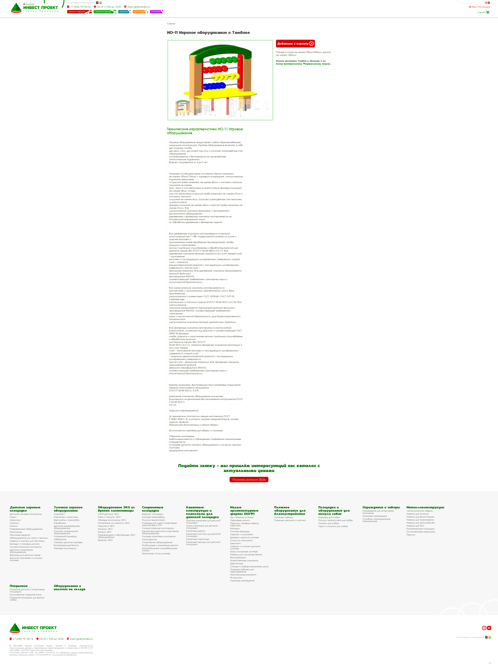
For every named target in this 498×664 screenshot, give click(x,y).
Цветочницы (236, 563)
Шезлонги (235, 543)
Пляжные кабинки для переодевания (242, 570)
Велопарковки (238, 557)
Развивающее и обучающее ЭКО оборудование (116, 536)
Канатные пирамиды (197, 539)
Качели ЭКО (104, 532)
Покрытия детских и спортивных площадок (27, 590)
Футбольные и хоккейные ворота (160, 545)
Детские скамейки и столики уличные (26, 559)
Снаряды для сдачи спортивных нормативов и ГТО (159, 524)
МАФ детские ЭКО (108, 514)
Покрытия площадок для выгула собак (27, 598)
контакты (155, 11)
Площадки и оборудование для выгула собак (334, 510)
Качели (14, 526)
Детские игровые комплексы (26, 514)
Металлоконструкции (425, 507)
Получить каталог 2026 (249, 479)
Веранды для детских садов (25, 555)
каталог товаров (76, 11)
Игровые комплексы (65, 548)
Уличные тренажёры (153, 517)
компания (139, 11)
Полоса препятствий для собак (335, 520)
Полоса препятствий (153, 520)
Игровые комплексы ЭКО (112, 520)
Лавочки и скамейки (241, 534)
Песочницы (16, 532)
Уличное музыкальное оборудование (66, 532)
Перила (411, 535)
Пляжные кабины (283, 517)
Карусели (15, 520)
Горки (13, 517)
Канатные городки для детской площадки (203, 543)
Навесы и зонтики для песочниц (27, 541)
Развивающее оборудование (26, 529)
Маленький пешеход (65, 536)
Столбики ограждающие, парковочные (376, 520)
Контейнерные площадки (421, 529)
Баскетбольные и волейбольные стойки (159, 549)
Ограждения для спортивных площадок (378, 512)
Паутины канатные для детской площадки (203, 521)
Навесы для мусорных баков (246, 554)
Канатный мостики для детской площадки (203, 535)
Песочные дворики (20, 535)
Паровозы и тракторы (66, 517)
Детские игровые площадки (25, 509)
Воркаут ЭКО (105, 540)
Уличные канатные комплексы (158, 536)
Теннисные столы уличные (156, 553)
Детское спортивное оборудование (21, 551)
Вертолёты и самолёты (66, 520)
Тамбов (30, 4)
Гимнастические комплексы (25, 547)
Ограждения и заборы (381, 507)
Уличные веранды (240, 531)
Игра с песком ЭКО (109, 517)
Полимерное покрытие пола (26, 594)
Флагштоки (236, 577)
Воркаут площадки (152, 514)
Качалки (14, 523)
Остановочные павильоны (421, 532)
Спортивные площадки (152, 509)
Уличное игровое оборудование (68, 509)
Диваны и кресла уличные (244, 537)
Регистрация (484, 7)
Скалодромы (149, 539)
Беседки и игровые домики (25, 544)
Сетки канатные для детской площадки (202, 527)
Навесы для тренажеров (420, 520)
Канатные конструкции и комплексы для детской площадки (202, 512)
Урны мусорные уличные (244, 551)
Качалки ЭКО (105, 529)
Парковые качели (240, 520)
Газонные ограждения (242, 580)
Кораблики (60, 523)
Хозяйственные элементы (244, 560)
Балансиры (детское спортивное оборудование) (160, 532)
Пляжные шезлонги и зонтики (290, 520)
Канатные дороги (195, 531)
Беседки (235, 528)
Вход (474, 7)
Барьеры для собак (329, 517)
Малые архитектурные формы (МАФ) (244, 510)
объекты (124, 11)
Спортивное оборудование (157, 542)
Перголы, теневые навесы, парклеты (244, 524)
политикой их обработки (65, 654)
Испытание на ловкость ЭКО (114, 523)
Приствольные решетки (243, 574)
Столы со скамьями (241, 540)
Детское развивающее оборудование (67, 527)
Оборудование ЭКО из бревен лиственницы (116, 509)
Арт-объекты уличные (242, 517)
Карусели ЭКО (106, 526)
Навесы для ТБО (415, 526)
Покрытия (18, 585)
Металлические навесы (420, 511)
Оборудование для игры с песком (29, 538)
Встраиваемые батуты (66, 545)
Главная (171, 23)
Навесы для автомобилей (421, 523)
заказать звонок (103, 11)
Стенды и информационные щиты (249, 566)
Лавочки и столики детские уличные (245, 547)
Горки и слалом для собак (333, 526)
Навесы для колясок (418, 514)
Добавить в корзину (293, 43)
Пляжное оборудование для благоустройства (290, 510)
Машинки (59, 514)
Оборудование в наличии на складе (69, 587)
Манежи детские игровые (68, 542)
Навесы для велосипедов (420, 517)
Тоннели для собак (328, 523)
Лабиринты (60, 539)
